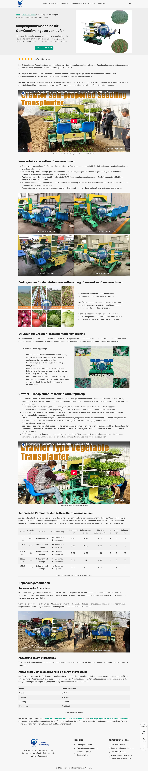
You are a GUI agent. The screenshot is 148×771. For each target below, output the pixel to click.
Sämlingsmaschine (84, 745)
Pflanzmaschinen (29, 15)
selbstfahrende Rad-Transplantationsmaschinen (64, 718)
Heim (45, 3)
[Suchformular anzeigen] (130, 3)
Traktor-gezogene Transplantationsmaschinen (109, 718)
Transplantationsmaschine (87, 748)
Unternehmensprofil (78, 3)
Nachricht (64, 3)
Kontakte (91, 3)
